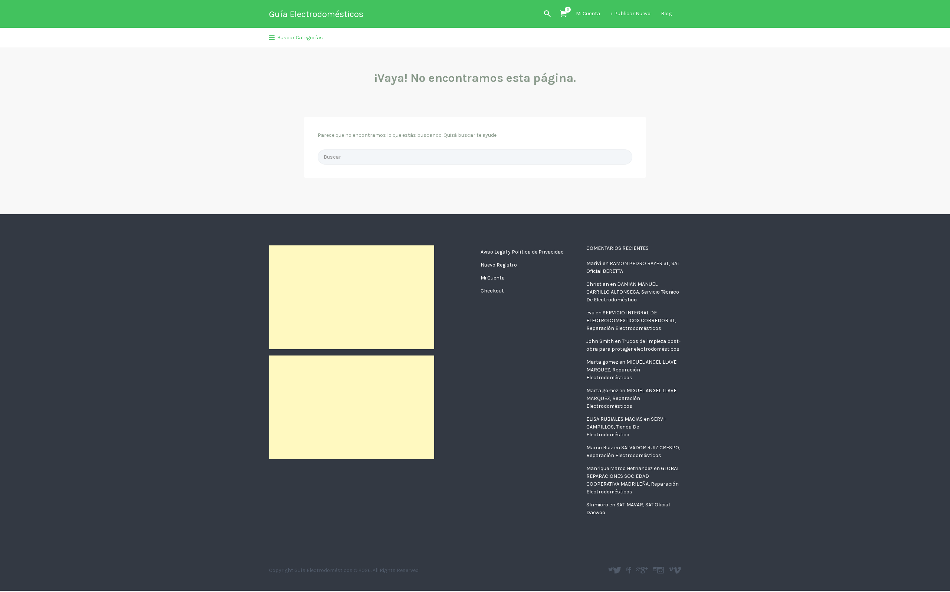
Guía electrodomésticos (629, 570)
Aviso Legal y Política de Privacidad (522, 252)
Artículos (563, 14)
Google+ (644, 570)
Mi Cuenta (588, 13)
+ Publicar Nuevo (630, 13)
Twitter (617, 570)
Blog (666, 13)
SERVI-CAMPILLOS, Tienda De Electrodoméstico (626, 427)
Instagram (660, 570)
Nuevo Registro (499, 265)
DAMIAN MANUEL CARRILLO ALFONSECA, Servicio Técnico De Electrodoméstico (632, 292)
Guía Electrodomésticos (316, 14)
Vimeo (677, 570)
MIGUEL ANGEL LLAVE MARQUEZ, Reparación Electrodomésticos (631, 370)
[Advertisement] (351, 297)
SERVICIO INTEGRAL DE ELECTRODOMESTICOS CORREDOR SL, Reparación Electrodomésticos (631, 320)
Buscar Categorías (300, 37)
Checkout (492, 291)
